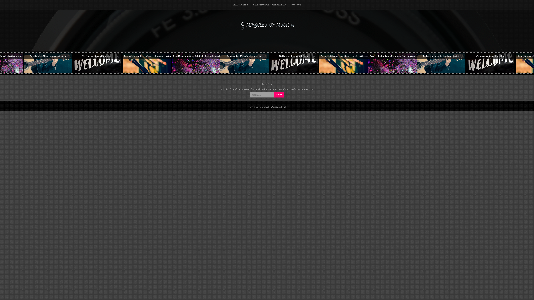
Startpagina (240, 4)
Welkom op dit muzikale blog (270, 4)
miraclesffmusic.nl (276, 107)
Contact (296, 4)
